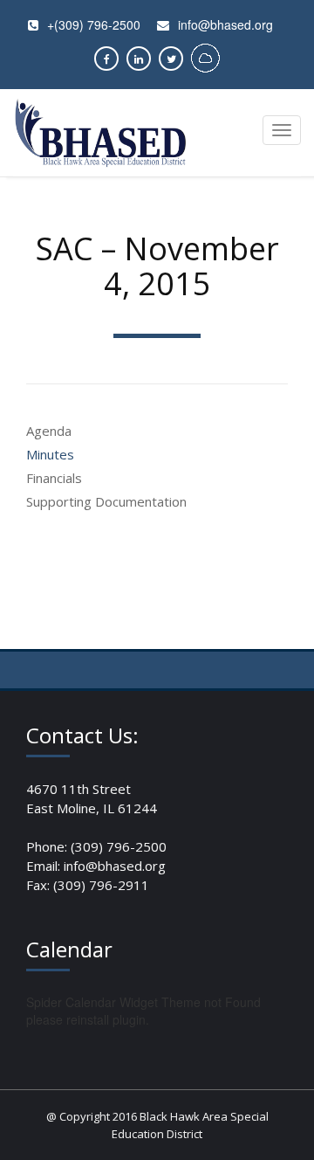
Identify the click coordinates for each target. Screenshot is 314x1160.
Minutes (50, 454)
